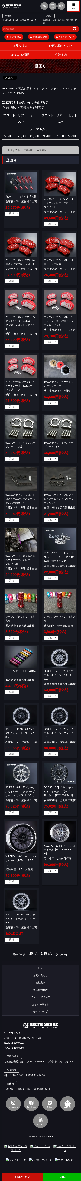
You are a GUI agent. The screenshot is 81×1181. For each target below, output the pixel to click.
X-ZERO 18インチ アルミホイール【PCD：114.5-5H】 (21, 860)
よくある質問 (20, 54)
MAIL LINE (52, 6)
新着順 (43, 150)
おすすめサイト (40, 1004)
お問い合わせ (40, 975)
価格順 (29, 150)
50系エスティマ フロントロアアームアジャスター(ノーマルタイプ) (59, 498)
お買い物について (61, 45)
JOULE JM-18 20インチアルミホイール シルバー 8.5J (60, 675)
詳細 (11, 213)
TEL (44, 6)
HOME (9, 88)
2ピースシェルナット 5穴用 (20, 196)
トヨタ (40, 88)
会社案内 (40, 982)
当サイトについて (40, 997)
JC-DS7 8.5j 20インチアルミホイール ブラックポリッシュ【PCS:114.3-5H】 (59, 791)
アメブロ (67, 1103)
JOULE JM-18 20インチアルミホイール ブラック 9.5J (60, 733)
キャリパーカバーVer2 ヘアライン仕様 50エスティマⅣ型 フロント (58, 321)
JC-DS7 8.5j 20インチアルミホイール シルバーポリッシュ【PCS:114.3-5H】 (20, 791)
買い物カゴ (14, 36)
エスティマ (55, 88)
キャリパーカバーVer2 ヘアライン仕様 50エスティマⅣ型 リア (20, 385)
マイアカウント (66, 36)
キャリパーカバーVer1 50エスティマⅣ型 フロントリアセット (58, 203)
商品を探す (20, 45)
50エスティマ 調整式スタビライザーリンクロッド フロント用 (20, 559)
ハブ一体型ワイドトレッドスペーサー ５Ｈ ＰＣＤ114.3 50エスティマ (59, 557)
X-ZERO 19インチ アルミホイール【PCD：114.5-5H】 (59, 849)
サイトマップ (40, 1011)
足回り (20, 92)
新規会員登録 (40, 36)
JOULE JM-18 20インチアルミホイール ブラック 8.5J (21, 733)
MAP (61, 6)
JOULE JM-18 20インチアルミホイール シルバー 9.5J (21, 918)
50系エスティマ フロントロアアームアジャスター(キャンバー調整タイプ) (20, 498)
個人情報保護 (40, 989)
